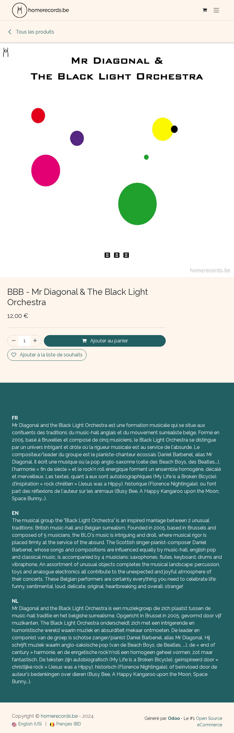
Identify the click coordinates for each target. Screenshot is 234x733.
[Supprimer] (13, 340)
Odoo (174, 718)
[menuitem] (27, 724)
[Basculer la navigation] (216, 10)
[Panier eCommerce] (205, 10)
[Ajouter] (35, 340)
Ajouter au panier (108, 341)
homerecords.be (59, 716)
